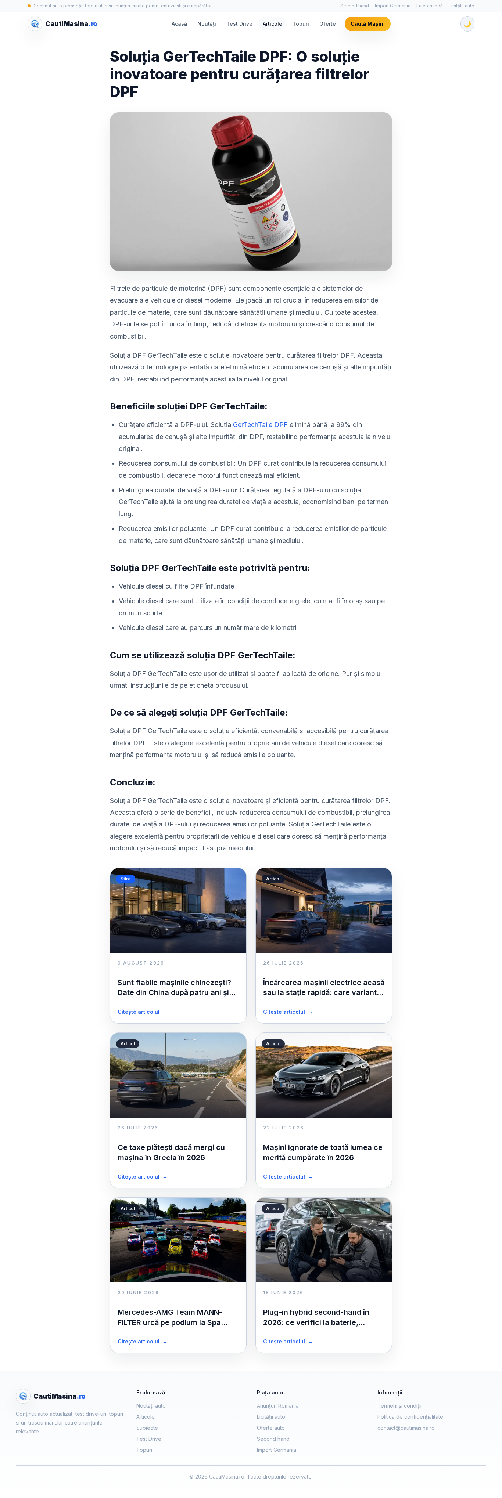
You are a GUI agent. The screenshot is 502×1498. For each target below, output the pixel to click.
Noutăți (206, 24)
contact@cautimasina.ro (406, 1428)
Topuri (301, 24)
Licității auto (461, 5)
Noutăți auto (151, 1406)
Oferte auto (271, 1428)
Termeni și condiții (399, 1406)
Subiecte (147, 1428)
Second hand (354, 5)
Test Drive (239, 24)
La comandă (429, 5)
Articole (272, 24)
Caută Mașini (368, 24)
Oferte (327, 24)
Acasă (179, 24)
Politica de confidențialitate (410, 1417)
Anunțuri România (278, 1406)
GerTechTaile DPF (260, 424)
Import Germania (392, 5)
